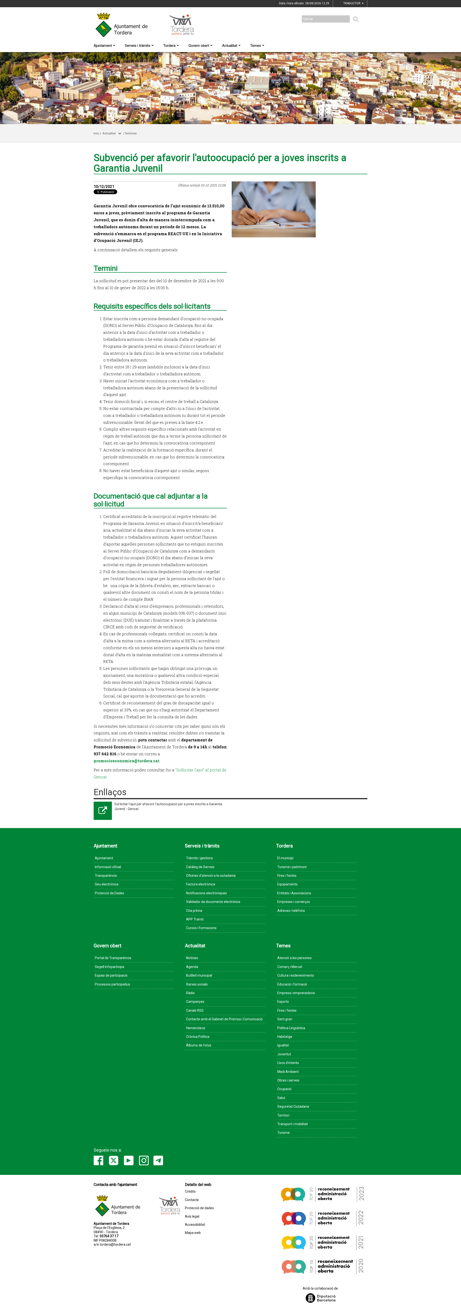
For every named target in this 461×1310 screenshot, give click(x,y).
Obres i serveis (288, 1080)
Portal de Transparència (113, 958)
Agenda (192, 967)
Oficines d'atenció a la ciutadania (211, 875)
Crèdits (190, 1191)
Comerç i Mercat (289, 967)
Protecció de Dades (109, 893)
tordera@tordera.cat (115, 1244)
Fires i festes (287, 875)
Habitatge (284, 1037)
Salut (281, 1098)
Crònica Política (197, 1037)
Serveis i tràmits (137, 45)
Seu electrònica (106, 884)
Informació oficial (108, 867)
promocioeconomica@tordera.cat (126, 760)
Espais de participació (111, 975)
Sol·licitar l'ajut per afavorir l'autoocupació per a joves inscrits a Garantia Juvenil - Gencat (168, 806)
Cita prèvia (194, 911)
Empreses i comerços (293, 902)
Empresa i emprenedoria (296, 993)
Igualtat (283, 1045)
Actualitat (229, 45)
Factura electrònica (200, 884)
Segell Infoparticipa (109, 967)
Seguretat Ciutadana (293, 1106)
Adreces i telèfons (291, 911)
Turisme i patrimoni (292, 867)
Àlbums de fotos (198, 1045)
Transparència (106, 875)
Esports (283, 1002)
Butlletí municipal (199, 975)
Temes (255, 45)
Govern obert (198, 45)
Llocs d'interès (288, 1063)
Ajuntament (103, 45)
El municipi (285, 858)
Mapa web (193, 1233)
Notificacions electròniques (206, 893)
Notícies (131, 133)
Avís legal (192, 1216)
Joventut (284, 1054)
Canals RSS (195, 1010)
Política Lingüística (291, 1028)
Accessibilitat (195, 1224)
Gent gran (284, 1019)
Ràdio (190, 993)
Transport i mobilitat (292, 1124)
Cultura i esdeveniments (295, 975)
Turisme (283, 1133)
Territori (283, 1115)
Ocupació (284, 1089)
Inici (96, 133)
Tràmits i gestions (199, 858)
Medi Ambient (288, 1072)
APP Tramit (195, 919)
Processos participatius (112, 984)
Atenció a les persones (294, 958)
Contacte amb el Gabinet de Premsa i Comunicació (224, 1019)
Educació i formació (292, 984)
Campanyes (195, 1002)
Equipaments (287, 884)
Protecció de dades (199, 1208)
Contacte (192, 1200)
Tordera (169, 45)
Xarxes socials (197, 984)
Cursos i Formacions (201, 928)
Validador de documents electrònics (213, 902)
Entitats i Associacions (294, 893)
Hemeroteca (195, 1028)
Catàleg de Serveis (200, 867)
